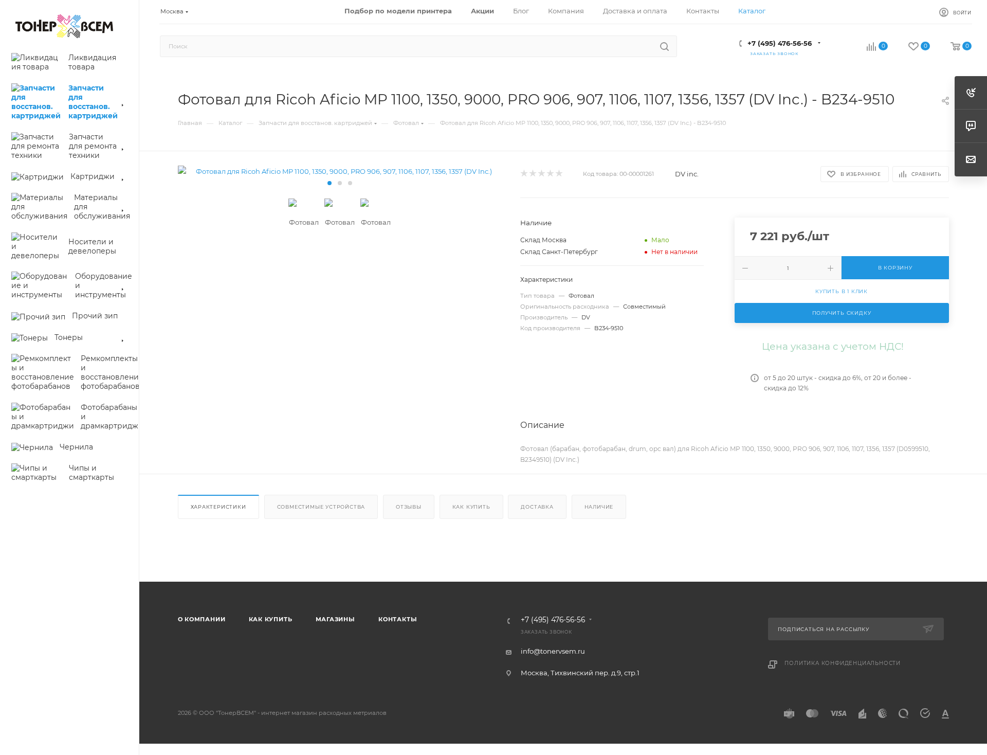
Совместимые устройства (321, 507)
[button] (329, 183)
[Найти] (664, 46)
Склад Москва (543, 240)
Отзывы (409, 507)
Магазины (335, 619)
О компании (202, 619)
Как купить (471, 507)
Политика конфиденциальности (842, 663)
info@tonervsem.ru (553, 651)
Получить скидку (841, 313)
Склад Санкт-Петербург (559, 252)
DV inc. (687, 174)
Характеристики (218, 507)
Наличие (599, 507)
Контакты (397, 619)
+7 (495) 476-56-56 (779, 43)
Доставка (537, 507)
